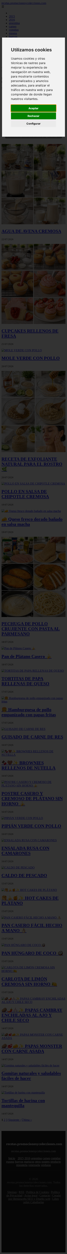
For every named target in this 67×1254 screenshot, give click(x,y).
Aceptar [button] (33, 108)
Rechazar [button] (33, 115)
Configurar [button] (33, 123)
